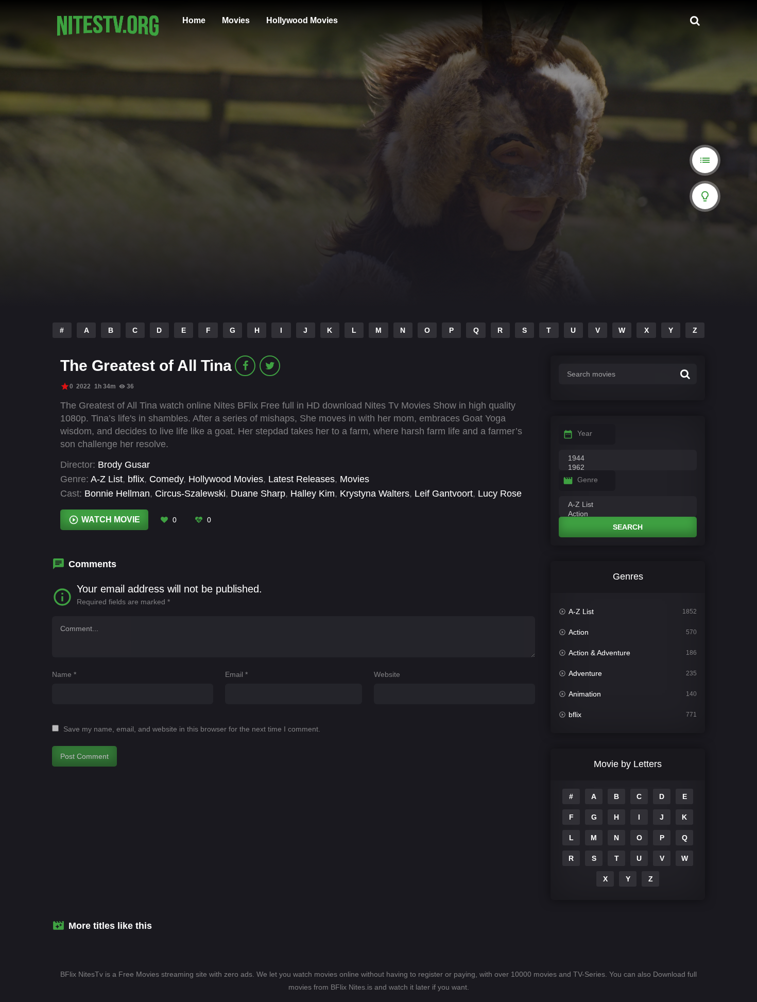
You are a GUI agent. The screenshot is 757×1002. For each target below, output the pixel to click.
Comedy (166, 479)
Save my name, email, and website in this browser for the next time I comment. (191, 729)
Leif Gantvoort (444, 493)
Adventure (585, 673)
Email (236, 674)
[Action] (628, 514)
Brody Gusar (124, 465)
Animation (585, 694)
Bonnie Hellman (117, 493)
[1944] (628, 458)
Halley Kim (312, 493)
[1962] (628, 467)
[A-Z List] (628, 505)
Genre (587, 479)
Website (387, 674)
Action (579, 632)
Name (64, 674)
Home (193, 20)
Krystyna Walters (374, 493)
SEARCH (628, 527)
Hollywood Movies (302, 20)
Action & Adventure (599, 653)
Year (584, 433)
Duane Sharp (258, 493)
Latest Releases (301, 479)
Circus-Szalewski (190, 493)
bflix (136, 479)
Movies (236, 20)
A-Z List (107, 479)
